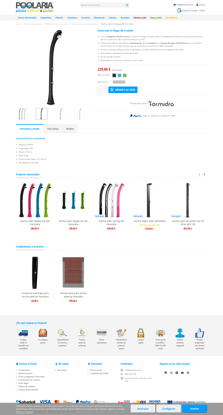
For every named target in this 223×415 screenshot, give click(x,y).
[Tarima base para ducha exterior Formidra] (73, 272)
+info (173, 115)
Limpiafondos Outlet (99, 373)
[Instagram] (171, 372)
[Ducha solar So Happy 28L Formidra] (26, 114)
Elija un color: (104, 74)
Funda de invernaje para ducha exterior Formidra (35, 295)
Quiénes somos (25, 373)
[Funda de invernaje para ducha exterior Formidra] (35, 272)
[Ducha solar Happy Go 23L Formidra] (73, 200)
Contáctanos (24, 370)
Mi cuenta (62, 370)
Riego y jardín (156, 17)
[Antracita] (114, 75)
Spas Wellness (171, 17)
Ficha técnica (53, 128)
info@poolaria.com (184, 4)
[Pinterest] (188, 372)
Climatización (99, 17)
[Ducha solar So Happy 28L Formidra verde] (83, 114)
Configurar (168, 408)
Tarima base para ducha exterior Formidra (73, 295)
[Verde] (124, 75)
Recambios (125, 17)
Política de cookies (26, 386)
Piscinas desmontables (27, 17)
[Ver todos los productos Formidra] (161, 103)
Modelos (70, 128)
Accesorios (85, 17)
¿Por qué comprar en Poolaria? (31, 323)
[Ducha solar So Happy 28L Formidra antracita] (54, 67)
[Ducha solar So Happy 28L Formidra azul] (64, 114)
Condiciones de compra (29, 379)
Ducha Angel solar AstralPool (150, 221)
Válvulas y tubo (140, 17)
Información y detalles (30, 128)
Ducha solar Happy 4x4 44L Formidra (35, 222)
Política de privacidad (28, 389)
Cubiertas (113, 17)
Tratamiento (72, 17)
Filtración (59, 17)
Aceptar (194, 408)
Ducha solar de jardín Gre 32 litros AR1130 (188, 222)
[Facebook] (165, 372)
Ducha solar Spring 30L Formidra (111, 222)
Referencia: (103, 81)
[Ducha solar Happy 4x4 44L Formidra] (35, 200)
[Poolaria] (34, 7)
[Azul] (119, 75)
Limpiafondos (45, 17)
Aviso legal (23, 383)
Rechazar (143, 408)
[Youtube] (182, 372)
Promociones (96, 370)
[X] (177, 372)
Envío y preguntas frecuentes (31, 376)
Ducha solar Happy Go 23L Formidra (73, 222)
